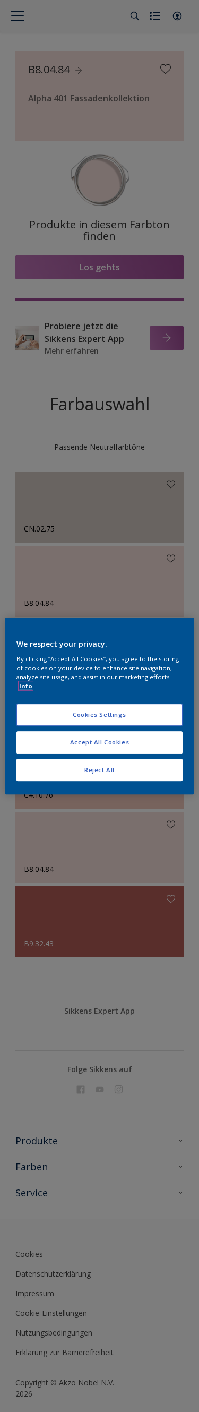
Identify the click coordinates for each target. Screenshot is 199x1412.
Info (25, 686)
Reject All (99, 770)
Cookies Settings (99, 715)
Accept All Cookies (99, 742)
